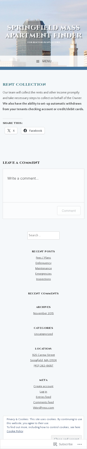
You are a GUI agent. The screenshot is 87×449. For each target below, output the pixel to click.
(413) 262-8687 (43, 365)
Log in (43, 391)
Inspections (43, 279)
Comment (69, 210)
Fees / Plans (43, 257)
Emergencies (43, 273)
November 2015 (43, 313)
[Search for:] (43, 235)
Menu (46, 61)
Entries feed (43, 396)
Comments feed (43, 402)
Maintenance (43, 268)
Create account (43, 386)
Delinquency (43, 263)
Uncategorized (43, 334)
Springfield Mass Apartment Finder (43, 31)
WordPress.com (43, 407)
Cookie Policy (15, 431)
